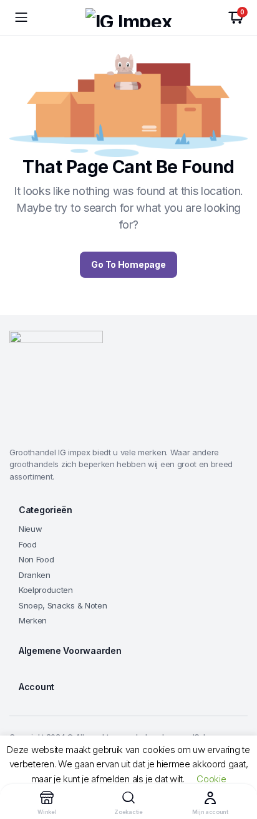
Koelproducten (46, 590)
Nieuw (30, 529)
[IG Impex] (128, 17)
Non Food (36, 559)
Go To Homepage (128, 264)
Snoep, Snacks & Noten (63, 605)
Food (28, 544)
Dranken (35, 575)
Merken (33, 620)
